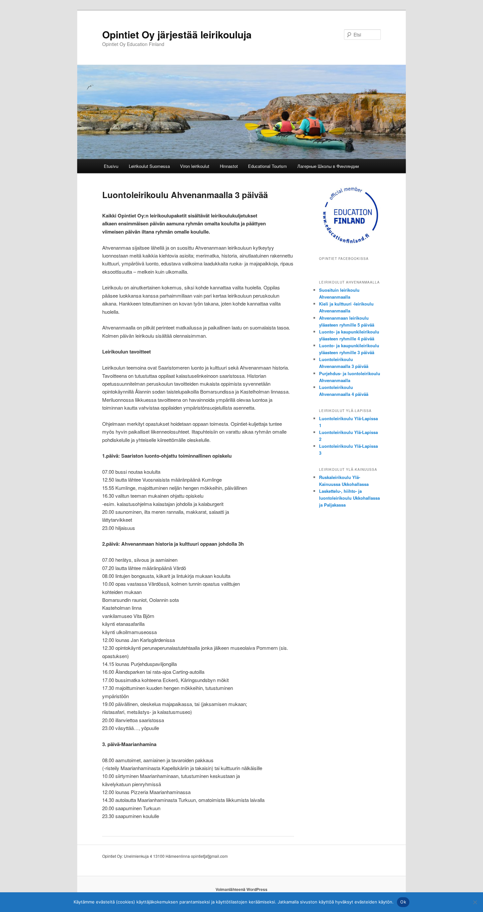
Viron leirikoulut (194, 166)
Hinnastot (229, 166)
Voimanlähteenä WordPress (241, 889)
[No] (475, 902)
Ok (403, 901)
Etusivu (111, 166)
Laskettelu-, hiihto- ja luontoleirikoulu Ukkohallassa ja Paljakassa (349, 498)
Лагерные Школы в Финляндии (328, 166)
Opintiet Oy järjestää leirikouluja (177, 34)
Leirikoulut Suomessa (149, 166)
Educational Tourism (267, 166)
